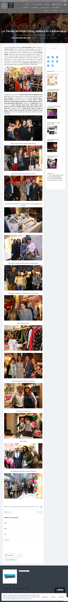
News (27, 4)
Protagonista (35, 7)
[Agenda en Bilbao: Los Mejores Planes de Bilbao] (52, 130)
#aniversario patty (9, 506)
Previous (8, 512)
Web (5, 534)
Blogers (23, 35)
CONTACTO (55, 10)
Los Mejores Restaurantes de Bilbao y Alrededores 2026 (53, 90)
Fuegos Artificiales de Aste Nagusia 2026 (53, 140)
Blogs (21, 35)
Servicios (46, 10)
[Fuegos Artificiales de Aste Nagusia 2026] (52, 147)
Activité (62, 10)
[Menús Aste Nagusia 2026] (52, 80)
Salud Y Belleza (55, 7)
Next (39, 512)
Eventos (28, 37)
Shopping (46, 4)
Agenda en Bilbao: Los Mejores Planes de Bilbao (54, 123)
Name (5, 523)
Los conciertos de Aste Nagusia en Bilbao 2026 (54, 106)
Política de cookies (27, 598)
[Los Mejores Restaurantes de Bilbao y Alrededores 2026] (52, 97)
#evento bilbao (22, 506)
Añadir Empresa (58, 4)
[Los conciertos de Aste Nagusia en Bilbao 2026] (52, 114)
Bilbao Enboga (28, 35)
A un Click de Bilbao (37, 4)
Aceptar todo (45, 596)
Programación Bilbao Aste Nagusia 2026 (52, 156)
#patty (27, 506)
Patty (15, 49)
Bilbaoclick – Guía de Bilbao (8, 1)
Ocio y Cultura (44, 7)
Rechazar (53, 596)
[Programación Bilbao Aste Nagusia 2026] (52, 164)
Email (5, 528)
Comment (6, 540)
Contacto (17, 1)
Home (17, 35)
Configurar (61, 596)
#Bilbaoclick (16, 506)
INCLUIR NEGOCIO (23, 1)
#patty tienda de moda (34, 506)
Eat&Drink (25, 7)
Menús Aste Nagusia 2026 (52, 74)
